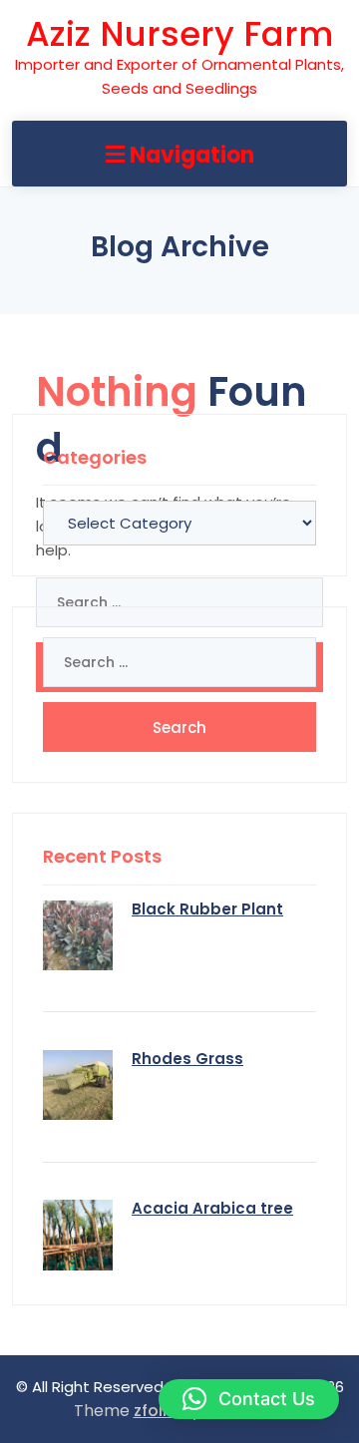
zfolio (156, 1410)
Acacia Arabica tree (212, 1208)
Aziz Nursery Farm (179, 34)
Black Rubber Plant (207, 909)
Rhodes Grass (187, 1058)
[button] (249, 1399)
